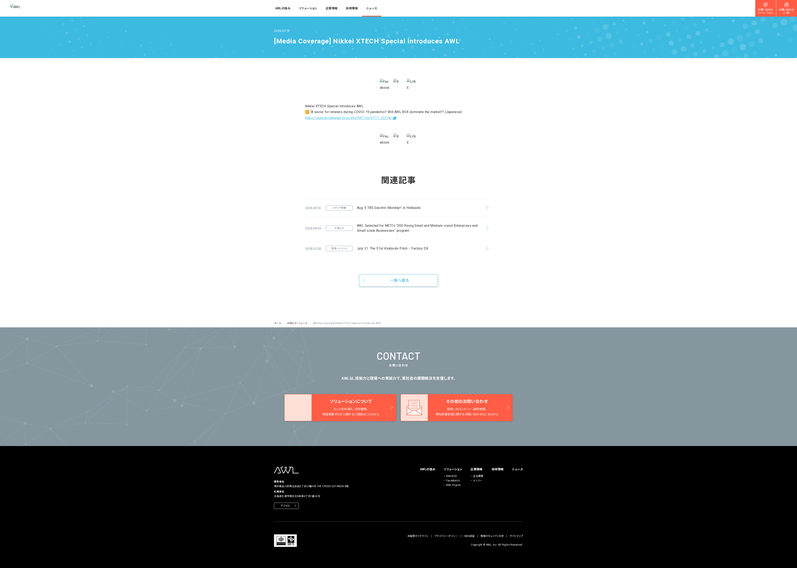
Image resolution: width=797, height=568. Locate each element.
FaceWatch (453, 480)
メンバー (478, 480)
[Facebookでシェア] (385, 85)
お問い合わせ (765, 11)
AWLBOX (451, 476)
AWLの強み (282, 8)
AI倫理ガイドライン (418, 536)
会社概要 (478, 476)
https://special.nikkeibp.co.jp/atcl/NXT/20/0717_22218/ (348, 118)
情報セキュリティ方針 (492, 536)
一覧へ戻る (399, 280)
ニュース (371, 8)
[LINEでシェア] (412, 85)
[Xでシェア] (398, 84)
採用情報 (352, 8)
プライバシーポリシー (446, 536)
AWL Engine (453, 485)
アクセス (285, 505)
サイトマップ (516, 536)
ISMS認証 (469, 536)
